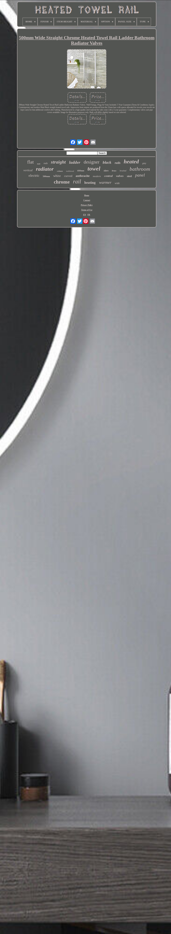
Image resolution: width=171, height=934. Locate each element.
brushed (123, 171)
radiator (45, 169)
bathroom (140, 169)
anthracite (83, 176)
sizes (106, 170)
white (57, 176)
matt (38, 164)
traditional (70, 171)
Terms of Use (86, 210)
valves (120, 176)
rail (77, 181)
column (60, 171)
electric (34, 175)
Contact (86, 200)
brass (114, 171)
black (107, 162)
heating (90, 183)
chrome (62, 182)
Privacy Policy (87, 205)
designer (91, 162)
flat (30, 162)
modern (97, 176)
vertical (28, 170)
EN (84, 215)
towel (94, 168)
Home (86, 195)
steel (129, 176)
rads (46, 163)
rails (117, 163)
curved (68, 176)
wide (117, 183)
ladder (74, 162)
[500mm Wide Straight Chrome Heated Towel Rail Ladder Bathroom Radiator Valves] (86, 69)
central (108, 176)
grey (144, 163)
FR (89, 215)
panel (140, 175)
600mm (80, 170)
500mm (46, 176)
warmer (105, 182)
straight (58, 162)
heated (131, 162)
